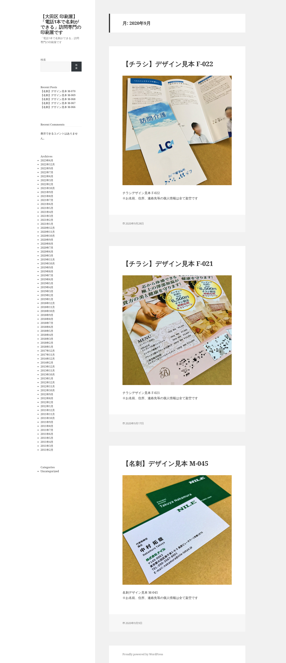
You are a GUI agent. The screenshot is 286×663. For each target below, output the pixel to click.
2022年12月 (48, 164)
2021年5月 (47, 208)
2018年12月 (48, 303)
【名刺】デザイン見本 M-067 (58, 103)
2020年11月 (48, 232)
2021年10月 (48, 188)
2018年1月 (47, 347)
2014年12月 (48, 358)
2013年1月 (47, 378)
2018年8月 (47, 319)
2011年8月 (47, 426)
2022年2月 (47, 184)
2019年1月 (47, 299)
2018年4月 (47, 335)
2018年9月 (47, 315)
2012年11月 (48, 386)
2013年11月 (48, 370)
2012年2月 (47, 402)
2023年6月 (47, 160)
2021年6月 (47, 204)
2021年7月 (47, 200)
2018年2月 (47, 343)
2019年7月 (47, 275)
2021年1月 (47, 224)
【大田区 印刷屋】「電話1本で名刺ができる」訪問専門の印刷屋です (61, 24)
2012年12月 (48, 382)
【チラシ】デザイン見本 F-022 (167, 63)
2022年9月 (47, 168)
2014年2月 (47, 362)
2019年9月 (47, 267)
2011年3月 (47, 446)
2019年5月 (47, 283)
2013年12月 (48, 366)
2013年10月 (48, 374)
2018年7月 (47, 323)
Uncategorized (50, 471)
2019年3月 (47, 291)
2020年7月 (47, 247)
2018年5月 (47, 331)
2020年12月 (48, 228)
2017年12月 (48, 350)
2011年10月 (48, 418)
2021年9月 (47, 192)
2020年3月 (47, 255)
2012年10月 (48, 390)
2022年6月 (47, 176)
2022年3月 (47, 180)
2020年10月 (48, 236)
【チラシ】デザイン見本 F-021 (167, 263)
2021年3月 (47, 216)
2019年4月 (47, 287)
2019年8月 (47, 271)
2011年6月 (47, 434)
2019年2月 (47, 295)
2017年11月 (48, 354)
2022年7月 (47, 172)
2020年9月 (47, 239)
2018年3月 (47, 339)
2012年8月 (47, 398)
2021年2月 (47, 220)
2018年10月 (48, 311)
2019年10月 (48, 263)
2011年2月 (47, 450)
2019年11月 (48, 259)
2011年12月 (48, 410)
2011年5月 (47, 438)
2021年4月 (47, 212)
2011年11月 (48, 414)
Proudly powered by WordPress (142, 654)
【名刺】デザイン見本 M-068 (58, 99)
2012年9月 (47, 394)
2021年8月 (47, 196)
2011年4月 (47, 442)
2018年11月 (48, 307)
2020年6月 (47, 251)
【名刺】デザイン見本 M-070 (58, 91)
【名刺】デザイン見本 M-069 (58, 95)
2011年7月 (47, 430)
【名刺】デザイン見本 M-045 (165, 463)
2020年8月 (47, 243)
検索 (43, 59)
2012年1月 (47, 406)
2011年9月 (47, 422)
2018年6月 (47, 327)
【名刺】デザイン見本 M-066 (58, 107)
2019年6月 (47, 279)
